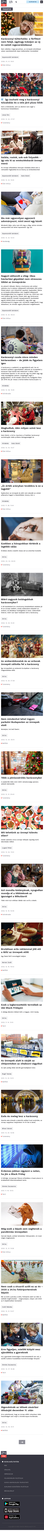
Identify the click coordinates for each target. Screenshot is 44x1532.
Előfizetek (33, 1)
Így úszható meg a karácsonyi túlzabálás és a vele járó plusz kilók (22, 101)
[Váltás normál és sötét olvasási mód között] (16, 2)
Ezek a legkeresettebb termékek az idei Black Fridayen (21, 1006)
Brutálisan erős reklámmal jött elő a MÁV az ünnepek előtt (21, 950)
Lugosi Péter (7, 848)
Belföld (5, 743)
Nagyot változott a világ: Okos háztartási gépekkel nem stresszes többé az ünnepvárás (21, 279)
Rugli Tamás (6, 1074)
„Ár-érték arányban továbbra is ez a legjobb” (22, 487)
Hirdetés (5, 386)
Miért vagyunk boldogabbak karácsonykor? (17, 601)
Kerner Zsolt (7, 962)
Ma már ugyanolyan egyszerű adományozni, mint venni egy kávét (21, 220)
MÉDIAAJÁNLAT (9, 1491)
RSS (5, 1465)
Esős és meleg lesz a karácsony (19, 1116)
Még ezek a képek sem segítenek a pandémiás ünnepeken (21, 1230)
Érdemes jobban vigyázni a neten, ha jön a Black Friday (20, 1172)
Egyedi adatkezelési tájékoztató (16, 1482)
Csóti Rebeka (7, 1307)
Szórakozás (6, 393)
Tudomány (6, 123)
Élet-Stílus (6, 65)
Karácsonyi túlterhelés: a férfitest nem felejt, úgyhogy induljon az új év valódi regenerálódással (20, 41)
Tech (4, 1026)
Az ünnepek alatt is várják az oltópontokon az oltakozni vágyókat (21, 1062)
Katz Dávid (25, 176)
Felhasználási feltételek (13, 1478)
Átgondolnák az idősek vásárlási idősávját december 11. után (19, 1409)
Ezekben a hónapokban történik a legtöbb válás (20, 545)
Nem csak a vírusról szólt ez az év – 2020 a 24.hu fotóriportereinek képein (22, 1289)
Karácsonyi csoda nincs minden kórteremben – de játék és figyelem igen (22, 360)
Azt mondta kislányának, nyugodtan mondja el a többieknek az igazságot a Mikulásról (22, 893)
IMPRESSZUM (8, 1474)
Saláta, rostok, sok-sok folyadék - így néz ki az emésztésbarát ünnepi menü (21, 160)
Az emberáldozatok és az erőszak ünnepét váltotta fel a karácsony (20, 662)
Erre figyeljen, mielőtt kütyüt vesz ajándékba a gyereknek (20, 1351)
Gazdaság (5, 241)
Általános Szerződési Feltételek (16, 1486)
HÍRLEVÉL (7, 1469)
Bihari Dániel (7, 1128)
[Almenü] (11, 2)
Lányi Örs (5, 115)
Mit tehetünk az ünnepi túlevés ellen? (19, 834)
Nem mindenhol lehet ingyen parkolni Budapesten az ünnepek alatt (20, 722)
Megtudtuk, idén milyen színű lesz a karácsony (21, 429)
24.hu (4, 557)
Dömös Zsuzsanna (9, 1186)
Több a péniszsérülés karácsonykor (21, 777)
